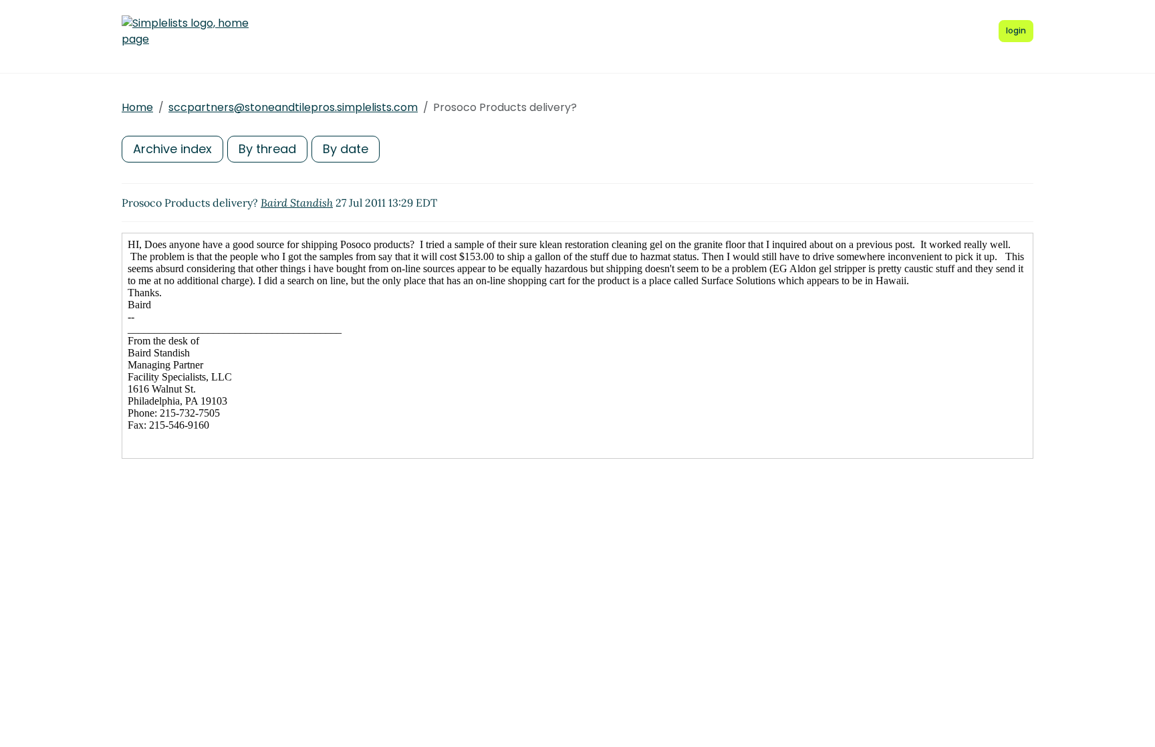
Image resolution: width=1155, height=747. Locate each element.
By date (345, 148)
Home (137, 107)
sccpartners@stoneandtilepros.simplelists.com (293, 107)
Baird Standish (297, 202)
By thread (267, 148)
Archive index (172, 148)
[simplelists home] (185, 31)
